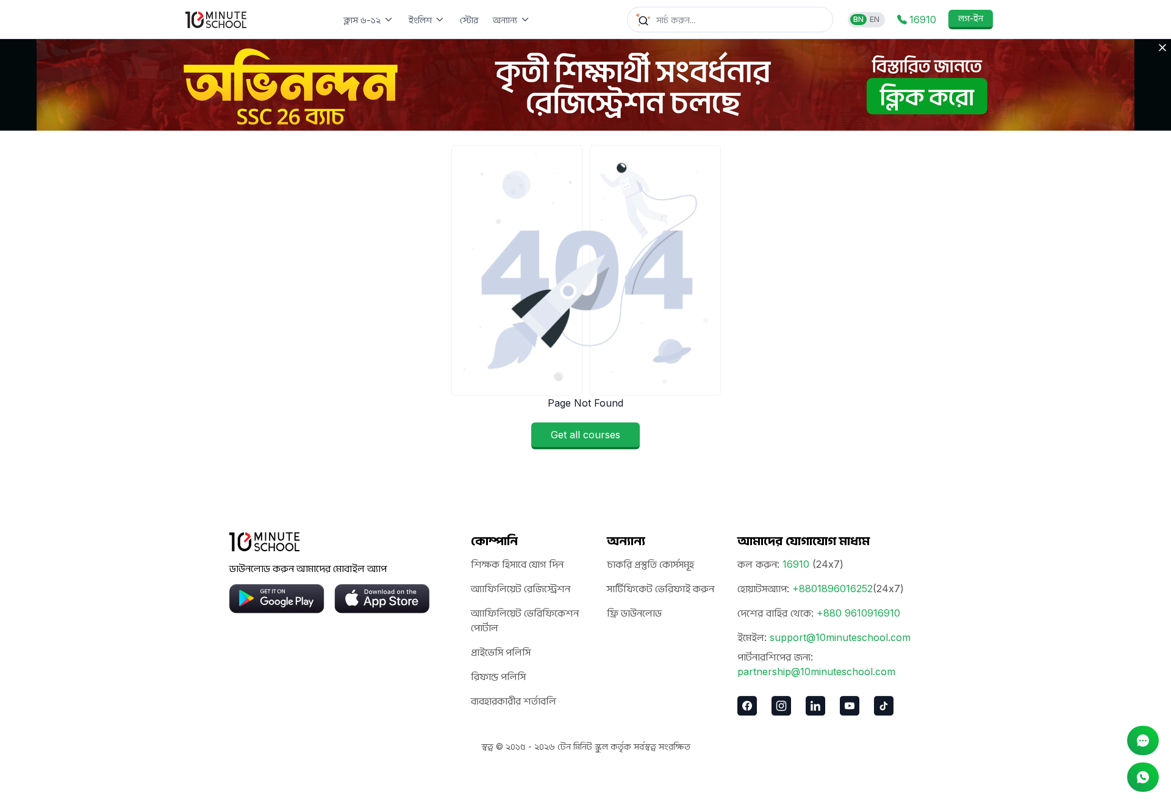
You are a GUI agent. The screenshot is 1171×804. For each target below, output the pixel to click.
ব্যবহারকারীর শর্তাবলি (513, 701)
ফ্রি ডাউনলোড (634, 613)
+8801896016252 (832, 588)
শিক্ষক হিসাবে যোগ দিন (517, 564)
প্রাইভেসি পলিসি (501, 652)
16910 (795, 564)
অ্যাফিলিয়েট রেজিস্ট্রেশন (520, 588)
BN (858, 19)
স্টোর (469, 20)
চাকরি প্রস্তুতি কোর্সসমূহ (650, 564)
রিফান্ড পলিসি (498, 676)
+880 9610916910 (858, 613)
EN (874, 19)
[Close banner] (1162, 47)
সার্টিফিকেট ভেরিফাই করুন (660, 588)
